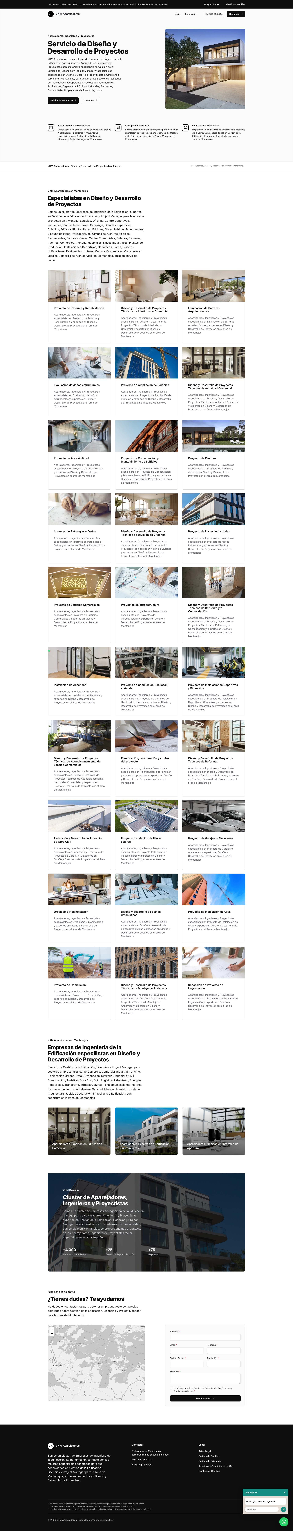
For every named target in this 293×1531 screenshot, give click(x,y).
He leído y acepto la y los (203, 1389)
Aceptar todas (211, 4)
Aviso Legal (205, 1451)
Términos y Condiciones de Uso (216, 1466)
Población (213, 1358)
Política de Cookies (209, 1456)
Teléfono (212, 1345)
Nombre (175, 1331)
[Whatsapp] (283, 1521)
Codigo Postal (178, 1358)
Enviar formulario (205, 1398)
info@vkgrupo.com (142, 1464)
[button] (96, 1363)
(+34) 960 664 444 (142, 1459)
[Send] (283, 1509)
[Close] (284, 1492)
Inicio (177, 14)
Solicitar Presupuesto (61, 100)
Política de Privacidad (205, 1388)
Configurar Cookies (209, 1471)
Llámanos (89, 100)
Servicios (190, 14)
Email (173, 1345)
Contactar (234, 14)
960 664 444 (215, 14)
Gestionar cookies (235, 4)
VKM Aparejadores (67, 13)
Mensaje (175, 1371)
